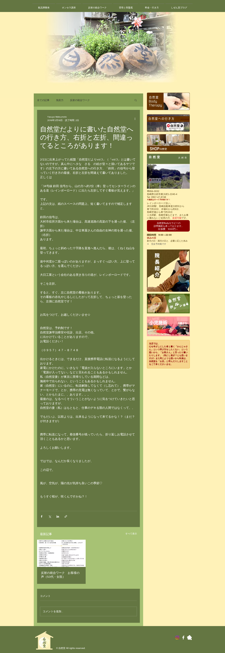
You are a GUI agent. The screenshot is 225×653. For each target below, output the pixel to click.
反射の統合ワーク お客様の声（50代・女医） (60, 574)
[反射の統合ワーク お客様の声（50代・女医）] (61, 553)
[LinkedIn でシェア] (57, 516)
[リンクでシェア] (65, 516)
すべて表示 (131, 533)
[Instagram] (177, 637)
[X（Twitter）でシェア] (49, 516)
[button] (135, 100)
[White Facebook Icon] (183, 637)
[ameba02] (189, 637)
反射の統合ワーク (80, 100)
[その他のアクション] (135, 119)
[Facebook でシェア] (41, 516)
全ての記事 (43, 100)
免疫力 (59, 100)
